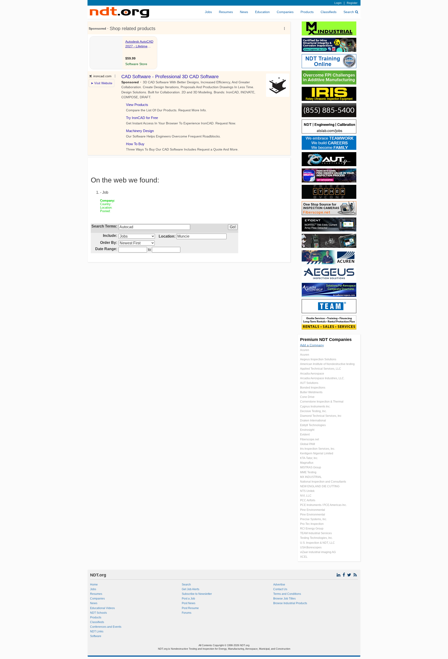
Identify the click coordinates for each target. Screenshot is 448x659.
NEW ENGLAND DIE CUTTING (320, 486)
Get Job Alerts (190, 589)
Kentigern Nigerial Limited (316, 453)
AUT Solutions (309, 383)
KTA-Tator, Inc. (309, 458)
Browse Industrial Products (290, 603)
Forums (186, 612)
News (244, 12)
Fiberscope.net (309, 439)
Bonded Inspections (312, 387)
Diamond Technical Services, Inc (320, 415)
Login (338, 3)
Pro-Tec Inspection (312, 524)
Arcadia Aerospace (312, 373)
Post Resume (190, 608)
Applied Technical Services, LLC (320, 368)
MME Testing (308, 472)
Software (95, 636)
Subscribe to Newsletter (197, 594)
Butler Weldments (311, 392)
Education (262, 12)
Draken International (313, 420)
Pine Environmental (312, 510)
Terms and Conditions (287, 594)
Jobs (208, 12)
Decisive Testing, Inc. (313, 411)
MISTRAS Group (310, 467)
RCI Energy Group (311, 528)
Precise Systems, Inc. (313, 519)
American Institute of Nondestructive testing (327, 364)
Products (307, 12)
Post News (188, 603)
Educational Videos (102, 608)
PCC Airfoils (307, 500)
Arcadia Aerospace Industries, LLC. (322, 378)
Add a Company (312, 345)
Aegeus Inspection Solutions (318, 359)
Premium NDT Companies (326, 339)
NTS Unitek (307, 491)
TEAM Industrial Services (316, 533)
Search (348, 12)
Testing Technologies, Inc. (316, 538)
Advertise (279, 584)
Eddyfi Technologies (313, 425)
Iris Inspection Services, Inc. (317, 448)
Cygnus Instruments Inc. (315, 406)
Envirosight (307, 429)
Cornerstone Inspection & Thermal (321, 401)
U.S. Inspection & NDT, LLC (317, 542)
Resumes (226, 12)
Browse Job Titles (284, 598)
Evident (305, 434)
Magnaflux (306, 462)
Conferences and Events (105, 626)
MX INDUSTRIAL (311, 477)
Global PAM (307, 444)
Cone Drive (307, 397)
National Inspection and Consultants (323, 481)
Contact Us (280, 589)
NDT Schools (98, 612)
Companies (285, 12)
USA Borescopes (311, 547)
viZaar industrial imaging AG (318, 552)
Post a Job (188, 598)
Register (352, 3)
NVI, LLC (306, 495)
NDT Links (96, 631)
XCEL (304, 556)
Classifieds (328, 12)
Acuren (304, 350)
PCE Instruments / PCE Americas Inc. (323, 505)
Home (94, 584)
